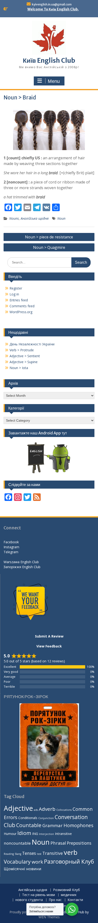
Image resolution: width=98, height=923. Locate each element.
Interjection (46, 834)
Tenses (29, 853)
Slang (18, 854)
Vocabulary (17, 861)
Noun (61, 218)
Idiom (24, 832)
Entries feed (19, 300)
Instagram (11, 547)
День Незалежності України (32, 344)
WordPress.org (21, 312)
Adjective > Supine (24, 362)
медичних (68, 894)
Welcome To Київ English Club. (53, 9)
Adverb (47, 809)
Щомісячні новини (22, 868)
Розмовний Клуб (66, 890)
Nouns (14, 218)
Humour (10, 833)
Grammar (52, 825)
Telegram (11, 552)
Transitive (52, 853)
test (39, 854)
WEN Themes (49, 917)
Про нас (55, 899)
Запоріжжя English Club (22, 567)
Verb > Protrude (22, 350)
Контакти (75, 899)
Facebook (11, 542)
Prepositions (79, 843)
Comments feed (22, 306)
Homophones (78, 825)
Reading (9, 854)
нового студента (29, 899)
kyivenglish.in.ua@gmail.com (52, 4)
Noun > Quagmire (49, 247)
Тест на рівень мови (38, 894)
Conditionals (27, 818)
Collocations (64, 810)
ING (35, 833)
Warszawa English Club (21, 562)
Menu (54, 81)
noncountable (17, 843)
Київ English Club (49, 60)
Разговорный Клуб (69, 861)
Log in (14, 294)
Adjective (18, 808)
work (37, 861)
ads (36, 810)
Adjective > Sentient (25, 356)
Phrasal (58, 843)
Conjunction (46, 818)
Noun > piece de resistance (49, 237)
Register (16, 288)
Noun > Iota (19, 368)
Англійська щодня (35, 218)
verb (71, 852)
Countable (28, 825)
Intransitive (63, 833)
